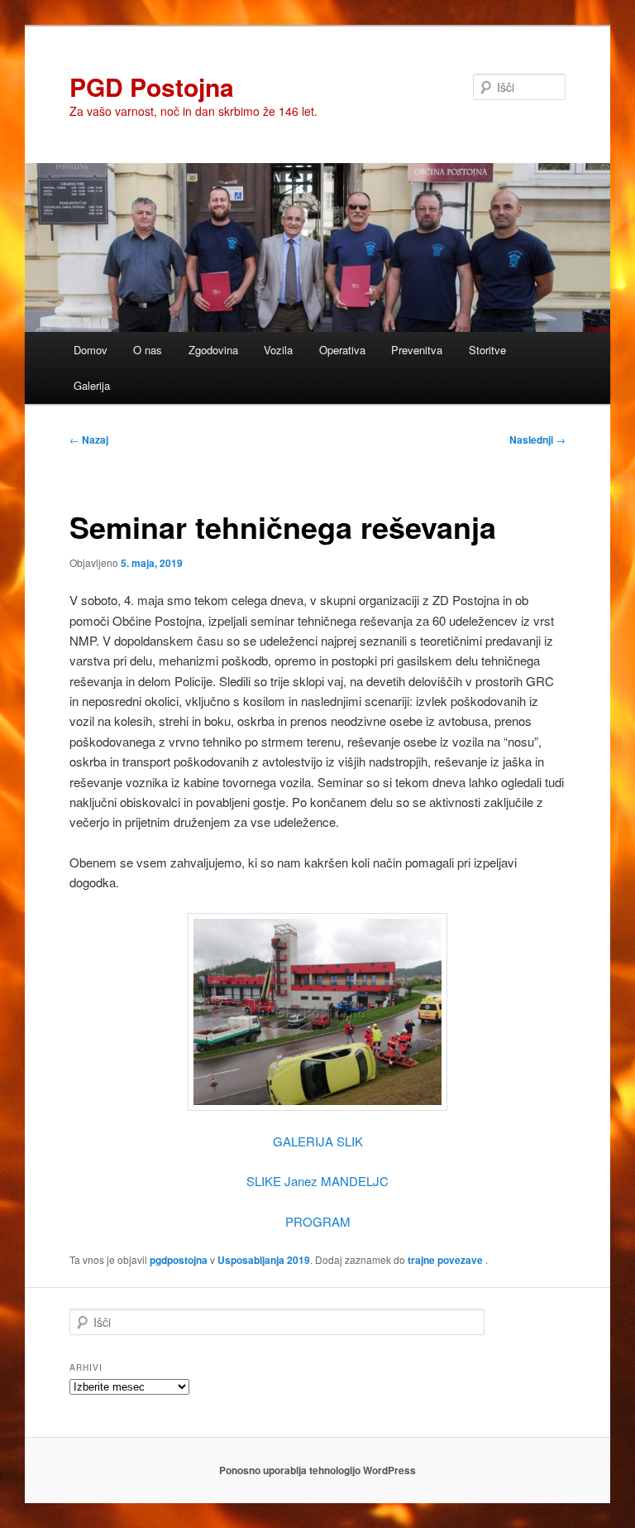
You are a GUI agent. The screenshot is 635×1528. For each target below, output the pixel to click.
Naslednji (537, 439)
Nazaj (88, 439)
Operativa (342, 350)
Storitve (487, 350)
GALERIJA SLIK (318, 1141)
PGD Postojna (151, 86)
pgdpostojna (179, 1259)
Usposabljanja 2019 (263, 1259)
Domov (90, 350)
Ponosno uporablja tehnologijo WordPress (317, 1470)
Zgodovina (213, 350)
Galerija (92, 385)
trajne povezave (445, 1259)
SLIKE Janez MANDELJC (317, 1180)
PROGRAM (318, 1221)
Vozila (278, 350)
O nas (147, 350)
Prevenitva (416, 350)
